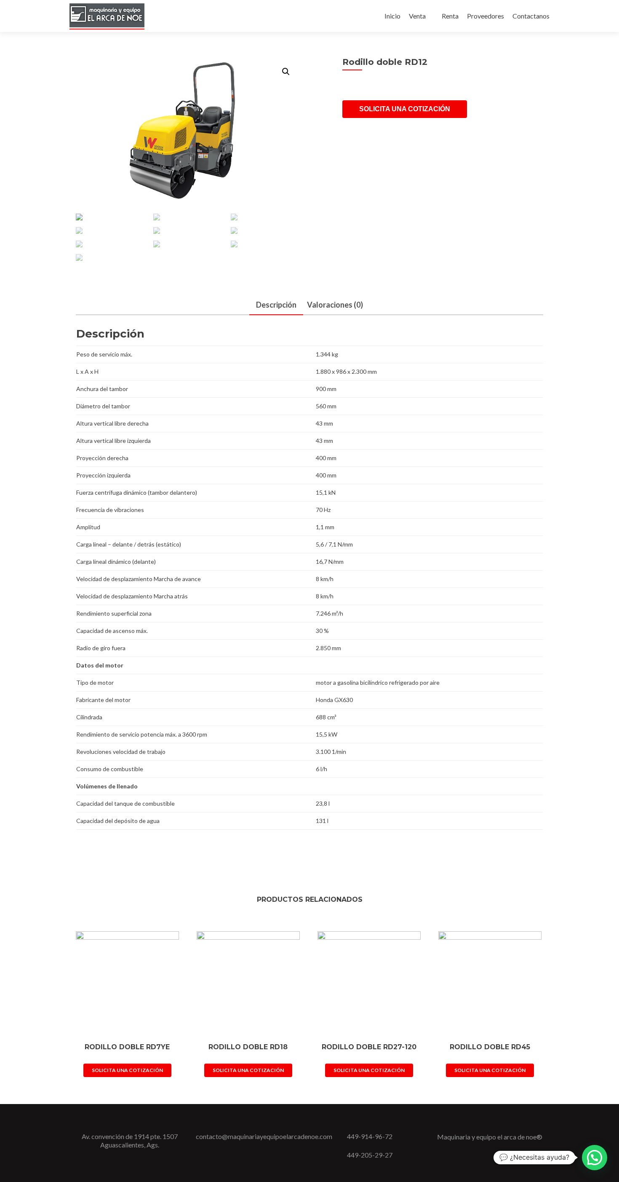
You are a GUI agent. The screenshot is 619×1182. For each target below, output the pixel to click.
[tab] (276, 305)
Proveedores (485, 16)
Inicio (392, 16)
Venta (417, 16)
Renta (450, 16)
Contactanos (531, 16)
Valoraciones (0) (335, 304)
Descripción (276, 304)
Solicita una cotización (404, 109)
